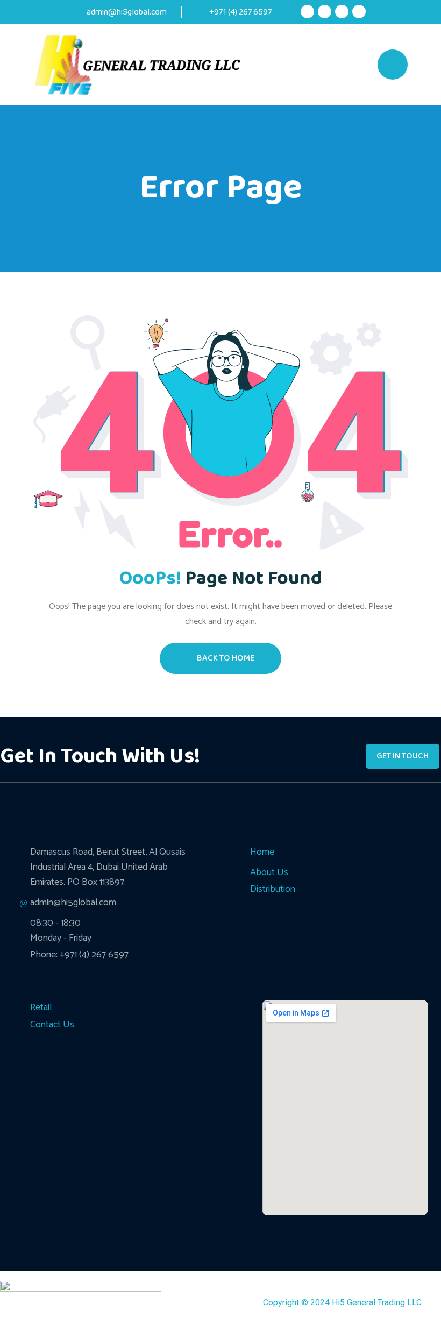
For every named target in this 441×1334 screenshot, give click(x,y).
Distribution (272, 889)
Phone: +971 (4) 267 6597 (79, 954)
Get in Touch (402, 756)
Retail (41, 1007)
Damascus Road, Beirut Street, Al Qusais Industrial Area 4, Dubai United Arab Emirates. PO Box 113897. (108, 867)
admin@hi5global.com (127, 12)
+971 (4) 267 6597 (240, 12)
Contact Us (52, 1024)
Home (262, 852)
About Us (269, 872)
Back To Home (225, 658)
